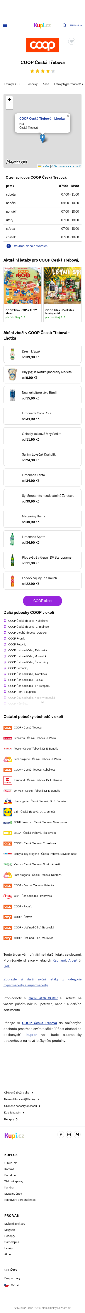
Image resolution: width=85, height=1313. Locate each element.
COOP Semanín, (18, 668)
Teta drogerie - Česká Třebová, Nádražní (38, 875)
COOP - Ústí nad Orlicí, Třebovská (34, 927)
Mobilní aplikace (14, 1223)
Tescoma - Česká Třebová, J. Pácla (35, 738)
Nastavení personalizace (20, 1199)
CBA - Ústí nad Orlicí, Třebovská (33, 896)
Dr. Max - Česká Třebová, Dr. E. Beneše (37, 790)
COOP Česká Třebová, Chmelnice (28, 626)
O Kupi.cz (10, 1163)
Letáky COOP (12, 84)
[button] (42, 138)
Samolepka (11, 1242)
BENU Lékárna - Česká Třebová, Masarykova (40, 822)
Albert (72, 960)
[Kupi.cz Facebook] (60, 1135)
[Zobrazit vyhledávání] (65, 25)
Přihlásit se (76, 25)
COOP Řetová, (17, 644)
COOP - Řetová (23, 917)
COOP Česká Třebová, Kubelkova (28, 620)
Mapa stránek (13, 1193)
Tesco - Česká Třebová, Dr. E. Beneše (36, 748)
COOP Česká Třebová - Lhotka (42, 118)
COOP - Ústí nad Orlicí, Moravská (33, 938)
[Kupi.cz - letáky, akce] (42, 26)
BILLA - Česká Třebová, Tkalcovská (35, 832)
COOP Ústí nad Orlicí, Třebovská (27, 650)
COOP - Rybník (23, 906)
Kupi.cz (31, 1035)
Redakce (10, 1175)
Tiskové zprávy (13, 1181)
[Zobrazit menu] (5, 25)
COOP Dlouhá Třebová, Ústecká (27, 632)
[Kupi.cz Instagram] (69, 1135)
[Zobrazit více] (42, 702)
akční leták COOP (43, 998)
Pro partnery (12, 1278)
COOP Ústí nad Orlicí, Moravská (27, 656)
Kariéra (9, 1187)
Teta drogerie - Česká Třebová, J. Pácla (37, 759)
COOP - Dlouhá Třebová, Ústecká (34, 885)
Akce (46, 84)
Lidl (6, 966)
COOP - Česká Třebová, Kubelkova (35, 769)
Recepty (9, 1236)
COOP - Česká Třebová (28, 727)
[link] (22, 294)
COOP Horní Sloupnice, (22, 691)
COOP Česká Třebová (39, 1023)
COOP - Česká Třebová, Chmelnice (35, 843)
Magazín (9, 1229)
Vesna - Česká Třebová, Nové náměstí (37, 864)
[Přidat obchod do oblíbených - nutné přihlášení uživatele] (71, 41)
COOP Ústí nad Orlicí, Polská (25, 680)
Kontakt (9, 1169)
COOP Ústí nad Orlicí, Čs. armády (28, 662)
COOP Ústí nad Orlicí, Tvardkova (27, 674)
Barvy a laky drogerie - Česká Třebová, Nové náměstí (45, 853)
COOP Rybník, (16, 638)
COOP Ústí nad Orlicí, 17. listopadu (29, 686)
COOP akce (42, 601)
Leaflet (45, 166)
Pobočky (32, 84)
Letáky (8, 1248)
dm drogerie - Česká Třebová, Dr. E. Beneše (40, 801)
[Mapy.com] (77, 1135)
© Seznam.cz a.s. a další (65, 166)
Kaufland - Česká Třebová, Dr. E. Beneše (38, 780)
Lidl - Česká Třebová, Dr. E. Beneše (35, 811)
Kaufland (59, 960)
